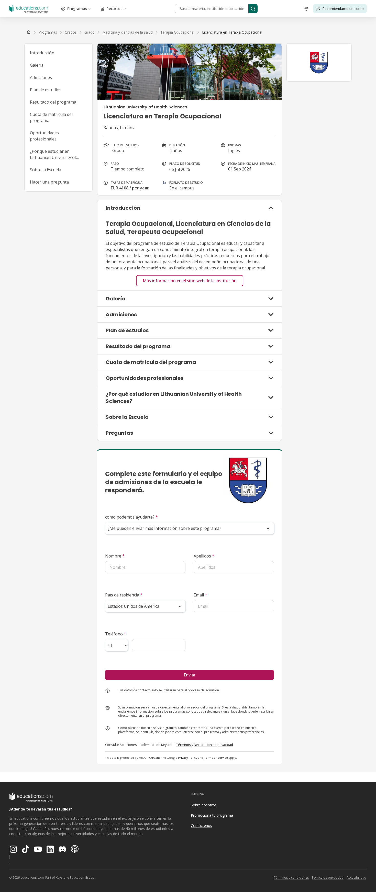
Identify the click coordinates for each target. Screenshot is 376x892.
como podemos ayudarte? (131, 517)
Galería (36, 65)
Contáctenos (201, 825)
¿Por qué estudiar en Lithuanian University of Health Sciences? (53, 154)
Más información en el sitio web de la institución (190, 280)
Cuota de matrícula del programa (51, 117)
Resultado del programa (53, 102)
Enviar (189, 675)
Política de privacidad (328, 877)
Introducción (42, 53)
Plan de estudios (45, 90)
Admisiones (41, 77)
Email (200, 595)
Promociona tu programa (212, 815)
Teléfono (115, 634)
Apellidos (204, 556)
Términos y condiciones (291, 877)
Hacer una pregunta (49, 182)
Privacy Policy (187, 757)
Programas (77, 8)
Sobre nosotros (204, 805)
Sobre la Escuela (45, 170)
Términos (183, 744)
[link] (232, 32)
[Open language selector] (306, 8)
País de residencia (123, 595)
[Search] (253, 8)
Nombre (115, 556)
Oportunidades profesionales (44, 136)
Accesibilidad (356, 877)
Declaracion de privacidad (213, 744)
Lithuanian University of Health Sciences (145, 107)
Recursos (114, 8)
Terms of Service (216, 757)
